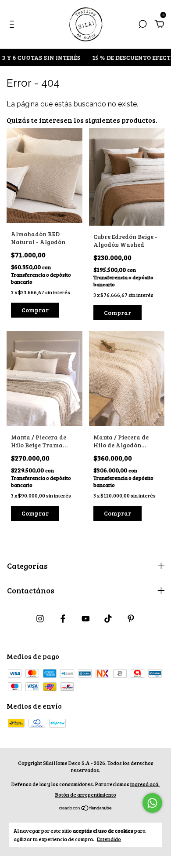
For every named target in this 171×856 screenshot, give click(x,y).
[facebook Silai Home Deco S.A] (63, 618)
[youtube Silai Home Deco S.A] (86, 618)
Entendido (109, 838)
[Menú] (13, 24)
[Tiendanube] (85, 808)
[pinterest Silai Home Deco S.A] (131, 618)
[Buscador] (142, 24)
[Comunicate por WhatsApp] (152, 803)
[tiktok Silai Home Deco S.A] (108, 618)
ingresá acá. (145, 783)
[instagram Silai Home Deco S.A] (40, 618)
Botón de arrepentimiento (85, 794)
